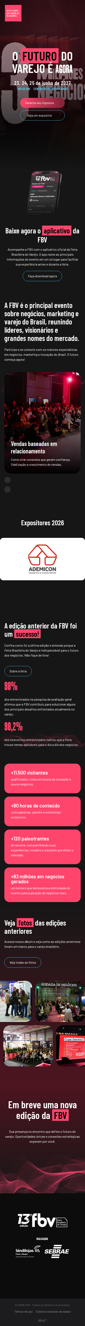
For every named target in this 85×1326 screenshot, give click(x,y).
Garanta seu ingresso (39, 103)
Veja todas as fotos (22, 962)
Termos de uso (23, 1311)
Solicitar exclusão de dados (53, 1311)
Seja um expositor (39, 115)
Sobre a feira (18, 671)
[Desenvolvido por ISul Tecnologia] (42, 1320)
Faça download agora (42, 276)
